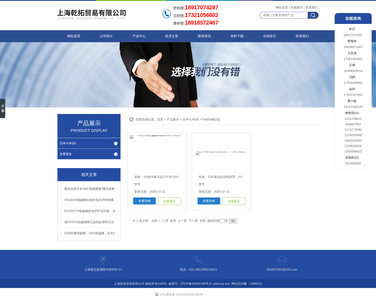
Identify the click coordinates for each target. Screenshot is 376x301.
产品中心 (139, 36)
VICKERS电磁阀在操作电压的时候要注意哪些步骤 (91, 200)
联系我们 (312, 7)
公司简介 (106, 36)
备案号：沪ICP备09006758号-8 (190, 283)
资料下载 (236, 36)
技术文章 (171, 36)
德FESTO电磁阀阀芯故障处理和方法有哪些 (91, 222)
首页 (160, 119)
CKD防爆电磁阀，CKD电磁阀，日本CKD (91, 233)
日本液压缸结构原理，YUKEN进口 (231, 177)
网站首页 (282, 7)
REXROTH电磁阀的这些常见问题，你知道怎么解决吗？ (91, 211)
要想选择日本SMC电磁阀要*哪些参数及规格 (91, 189)
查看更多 (66, 154)
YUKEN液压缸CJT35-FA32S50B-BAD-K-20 (172, 177)
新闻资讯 (204, 36)
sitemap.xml (221, 283)
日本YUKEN (68, 143)
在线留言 (297, 7)
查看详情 (144, 201)
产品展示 (173, 119)
